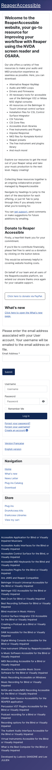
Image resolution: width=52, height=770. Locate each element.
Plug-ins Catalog (14, 483)
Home (8, 469)
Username (10, 384)
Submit (8, 372)
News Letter (11, 478)
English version (13, 449)
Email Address (11, 353)
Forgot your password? (17, 423)
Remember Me (16, 408)
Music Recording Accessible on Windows (23, 677)
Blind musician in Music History (18, 611)
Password (10, 396)
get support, (21, 211)
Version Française (14, 443)
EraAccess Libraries (15, 515)
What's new (11, 473)
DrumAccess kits (14, 510)
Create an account (15, 430)
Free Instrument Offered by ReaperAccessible (26, 648)
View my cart (12, 519)
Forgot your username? (17, 426)
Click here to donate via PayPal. (25, 296)
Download (10, 487)
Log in (26, 416)
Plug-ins (9, 506)
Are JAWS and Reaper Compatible (20, 577)
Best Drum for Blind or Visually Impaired (23, 598)
